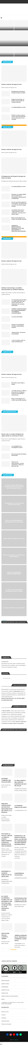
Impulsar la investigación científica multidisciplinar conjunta (17, 326)
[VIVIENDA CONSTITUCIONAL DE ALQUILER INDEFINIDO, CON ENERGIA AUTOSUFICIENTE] (5, 311)
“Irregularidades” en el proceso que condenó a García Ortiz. (14, 504)
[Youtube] (14, 1034)
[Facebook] (7, 1034)
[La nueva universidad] (5, 319)
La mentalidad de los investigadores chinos (17, 447)
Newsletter (3, 1017)
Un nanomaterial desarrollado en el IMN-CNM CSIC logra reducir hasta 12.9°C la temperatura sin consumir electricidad (18, 302)
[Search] (26, 18)
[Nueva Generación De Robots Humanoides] (5, 456)
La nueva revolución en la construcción (14, 607)
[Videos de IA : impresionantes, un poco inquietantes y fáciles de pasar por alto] (5, 464)
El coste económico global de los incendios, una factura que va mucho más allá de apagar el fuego (19, 204)
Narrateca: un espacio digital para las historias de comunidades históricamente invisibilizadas (18, 196)
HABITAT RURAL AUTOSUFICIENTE (9, 996)
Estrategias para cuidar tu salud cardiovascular (21, 899)
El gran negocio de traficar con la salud (14, 538)
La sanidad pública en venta (18, 107)
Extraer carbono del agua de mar (11, 84)
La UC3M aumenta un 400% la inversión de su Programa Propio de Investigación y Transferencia (18, 393)
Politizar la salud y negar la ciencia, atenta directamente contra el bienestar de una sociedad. (18, 117)
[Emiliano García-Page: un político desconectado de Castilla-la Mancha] (14, 38)
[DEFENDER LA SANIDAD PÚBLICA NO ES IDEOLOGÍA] (6, 864)
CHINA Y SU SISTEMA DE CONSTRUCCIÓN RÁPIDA (14, 573)
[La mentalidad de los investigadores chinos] (5, 448)
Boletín (3, 999)
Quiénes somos (5, 1011)
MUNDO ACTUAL (5, 990)
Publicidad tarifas (5, 1021)
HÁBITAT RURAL (5, 983)
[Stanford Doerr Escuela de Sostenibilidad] (5, 334)
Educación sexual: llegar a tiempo (18, 383)
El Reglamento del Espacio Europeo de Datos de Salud (21, 27)
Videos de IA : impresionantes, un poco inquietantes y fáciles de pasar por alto (17, 464)
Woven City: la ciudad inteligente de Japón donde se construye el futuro (12, 434)
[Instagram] (11, 1034)
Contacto (3, 1014)
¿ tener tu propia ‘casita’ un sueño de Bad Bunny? (18, 341)
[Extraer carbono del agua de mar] (7, 25)
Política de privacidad (6, 1024)
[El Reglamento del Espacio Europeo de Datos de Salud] (21, 25)
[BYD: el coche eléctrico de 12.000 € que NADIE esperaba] (5, 220)
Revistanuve (15, 1039)
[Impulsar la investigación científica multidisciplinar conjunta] (5, 327)
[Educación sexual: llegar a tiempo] (5, 385)
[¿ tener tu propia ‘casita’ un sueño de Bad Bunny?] (5, 342)
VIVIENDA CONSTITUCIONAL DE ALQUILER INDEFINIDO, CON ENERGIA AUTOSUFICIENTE (18, 311)
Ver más (4, 125)
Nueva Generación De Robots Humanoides (18, 454)
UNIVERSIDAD (4, 986)
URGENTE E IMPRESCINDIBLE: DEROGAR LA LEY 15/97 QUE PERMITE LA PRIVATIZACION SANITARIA (18, 228)
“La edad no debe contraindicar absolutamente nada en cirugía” (14, 590)
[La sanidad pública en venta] (7, 51)
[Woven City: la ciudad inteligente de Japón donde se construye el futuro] (14, 423)
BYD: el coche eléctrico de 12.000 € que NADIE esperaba (18, 218)
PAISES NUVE (4, 993)
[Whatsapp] (20, 1034)
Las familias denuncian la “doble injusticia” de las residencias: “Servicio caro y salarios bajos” (18, 212)
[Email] (17, 1034)
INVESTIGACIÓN (5, 980)
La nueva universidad (16, 316)
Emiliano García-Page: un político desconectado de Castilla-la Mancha (17, 101)
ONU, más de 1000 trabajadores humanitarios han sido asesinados (14, 521)
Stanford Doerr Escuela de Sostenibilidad (18, 333)
